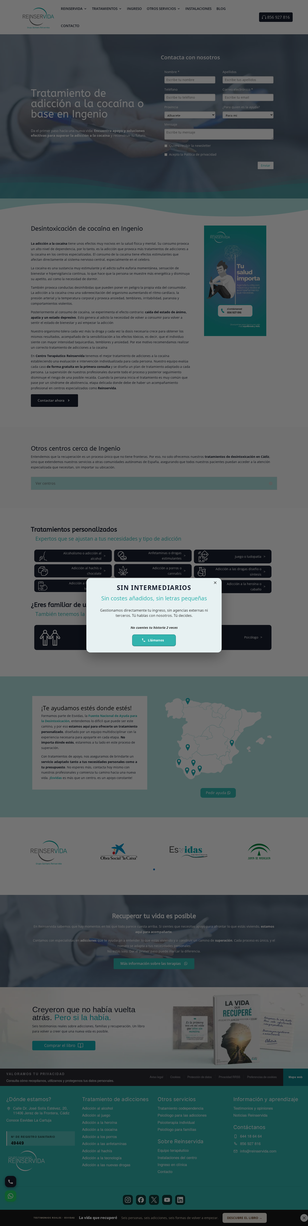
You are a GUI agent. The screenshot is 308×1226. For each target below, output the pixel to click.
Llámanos (156, 640)
